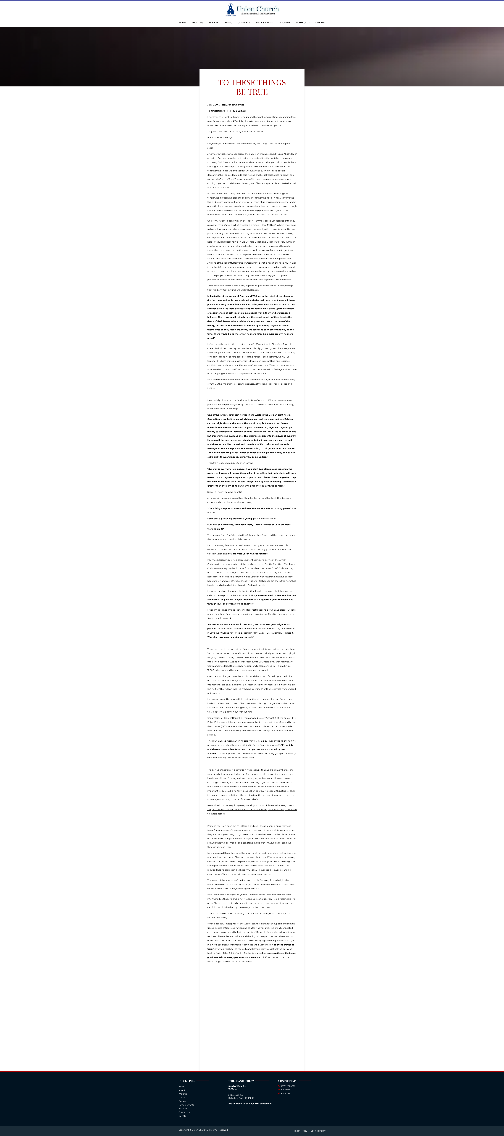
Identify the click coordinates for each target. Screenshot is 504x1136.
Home (182, 22)
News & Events (265, 22)
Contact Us (303, 22)
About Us (197, 22)
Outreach (244, 22)
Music (228, 22)
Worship (214, 22)
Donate (320, 22)
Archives (285, 22)
